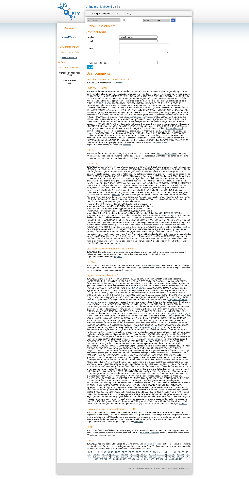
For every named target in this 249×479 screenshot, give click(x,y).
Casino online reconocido (151, 444)
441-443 (178, 459)
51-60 (124, 452)
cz (114, 6)
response (120, 83)
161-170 (115, 454)
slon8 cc (186, 227)
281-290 (124, 457)
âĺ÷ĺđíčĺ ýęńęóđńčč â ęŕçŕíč (155, 339)
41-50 (117, 452)
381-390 (122, 459)
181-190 (134, 454)
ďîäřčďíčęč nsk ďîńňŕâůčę (141, 117)
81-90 (145, 452)
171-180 (124, 454)
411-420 (150, 459)
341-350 (180, 457)
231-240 (180, 454)
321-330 (162, 457)
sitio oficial (153, 265)
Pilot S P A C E (69, 57)
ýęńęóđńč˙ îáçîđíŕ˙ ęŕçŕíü (179, 313)
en (120, 6)
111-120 (171, 452)
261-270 (106, 457)
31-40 (110, 452)
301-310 (143, 457)
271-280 (115, 457)
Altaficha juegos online (166, 153)
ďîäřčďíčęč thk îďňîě (102, 103)
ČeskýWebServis (182, 468)
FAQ (129, 13)
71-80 (138, 452)
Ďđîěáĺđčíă (162, 142)
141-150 (96, 454)
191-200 (143, 454)
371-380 (113, 459)
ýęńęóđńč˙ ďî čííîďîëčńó (137, 288)
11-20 (96, 452)
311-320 (152, 457)
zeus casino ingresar (149, 433)
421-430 (159, 459)
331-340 (171, 457)
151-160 (106, 454)
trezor (112, 83)
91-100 (153, 452)
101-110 (162, 452)
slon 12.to (130, 178)
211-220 (162, 454)
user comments (106, 26)
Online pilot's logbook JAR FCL (105, 13)
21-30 (103, 452)
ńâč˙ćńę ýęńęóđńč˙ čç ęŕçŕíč (147, 327)
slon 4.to (166, 215)
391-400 (131, 459)
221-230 (171, 454)
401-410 (141, 459)
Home (91, 26)
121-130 (180, 452)
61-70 (131, 452)
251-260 (96, 457)
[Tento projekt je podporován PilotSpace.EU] (69, 42)
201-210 (152, 454)
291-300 (134, 457)
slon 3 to (116, 194)
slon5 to (117, 229)
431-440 (169, 459)
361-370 (103, 459)
